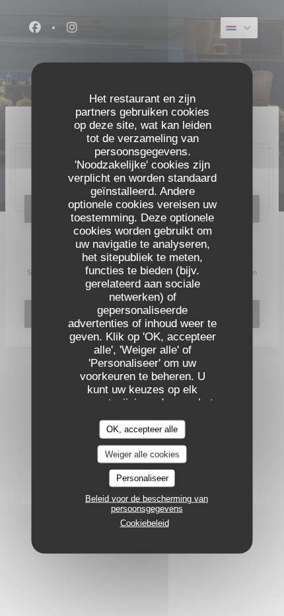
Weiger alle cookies (142, 454)
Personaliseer (142, 478)
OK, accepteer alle (142, 429)
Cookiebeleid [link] (144, 523)
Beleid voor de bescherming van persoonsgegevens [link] (146, 503)
